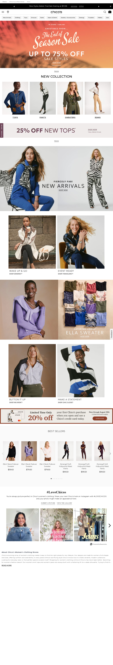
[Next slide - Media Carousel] (109, 525)
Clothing (17, 17)
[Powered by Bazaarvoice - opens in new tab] (98, 544)
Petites (100, 17)
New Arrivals (7, 17)
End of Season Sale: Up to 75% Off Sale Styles (48, 6)
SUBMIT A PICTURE (48, 503)
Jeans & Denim (52, 17)
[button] (110, 11)
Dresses (34, 17)
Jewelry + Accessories (68, 17)
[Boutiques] (8, 12)
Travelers (91, 17)
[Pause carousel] (110, 6)
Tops (25, 17)
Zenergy (81, 17)
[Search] (105, 12)
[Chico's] (56, 12)
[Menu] (3, 12)
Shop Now (73, 6)
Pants (42, 17)
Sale (107, 17)
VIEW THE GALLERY (64, 503)
